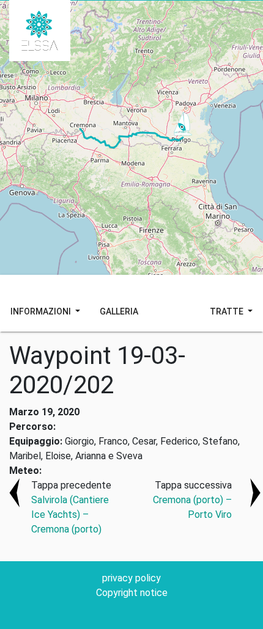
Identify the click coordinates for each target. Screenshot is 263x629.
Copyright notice (132, 592)
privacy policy (131, 578)
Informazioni (41, 311)
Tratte (227, 311)
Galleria (119, 311)
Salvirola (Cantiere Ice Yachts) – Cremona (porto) (70, 514)
